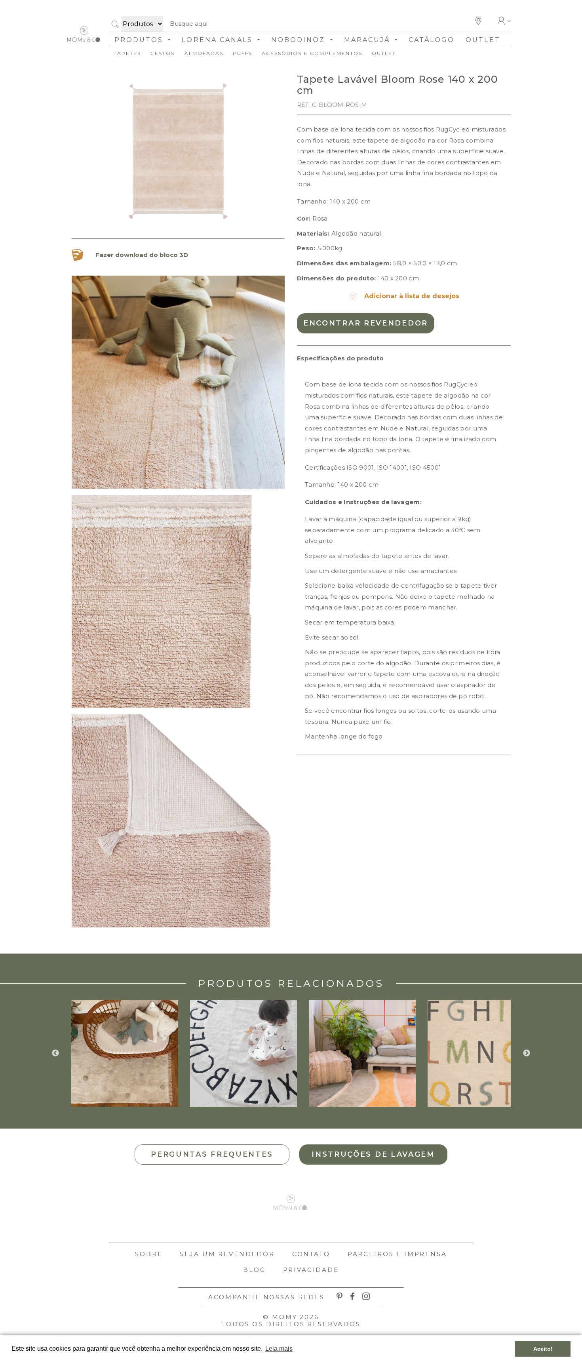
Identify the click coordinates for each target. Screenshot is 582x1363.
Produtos (140, 40)
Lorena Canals (218, 40)
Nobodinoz (299, 40)
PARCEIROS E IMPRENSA (397, 1254)
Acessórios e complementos (312, 53)
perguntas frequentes (212, 1154)
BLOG (254, 1270)
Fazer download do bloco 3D (141, 255)
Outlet (483, 40)
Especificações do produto (340, 358)
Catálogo (432, 40)
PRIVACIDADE (311, 1270)
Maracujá (368, 40)
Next (527, 1053)
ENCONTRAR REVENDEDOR (365, 323)
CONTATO (311, 1254)
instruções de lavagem (373, 1154)
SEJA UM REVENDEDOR (227, 1254)
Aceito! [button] (543, 1349)
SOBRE (148, 1254)
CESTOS (162, 53)
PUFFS (242, 53)
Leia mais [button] (279, 1348)
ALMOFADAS (203, 53)
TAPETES (127, 53)
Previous (55, 1053)
